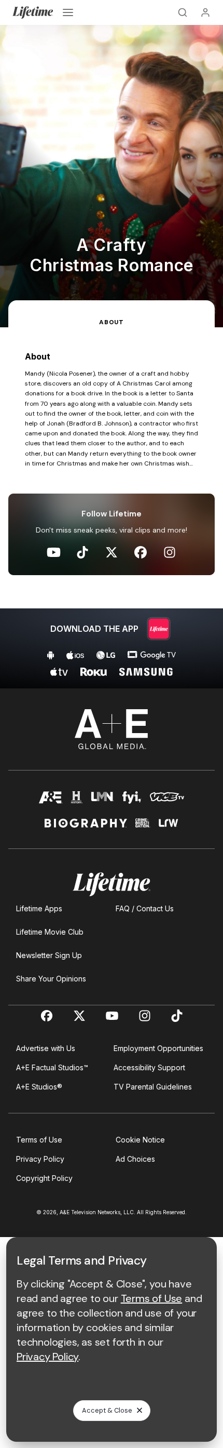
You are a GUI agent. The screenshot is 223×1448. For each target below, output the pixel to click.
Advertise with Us (45, 1048)
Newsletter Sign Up (49, 955)
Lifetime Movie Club (49, 931)
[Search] (182, 12)
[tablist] (111, 313)
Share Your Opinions (51, 978)
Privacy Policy (40, 1158)
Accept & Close (107, 1410)
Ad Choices (135, 1158)
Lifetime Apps (39, 908)
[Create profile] (205, 12)
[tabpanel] (111, 507)
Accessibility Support (149, 1067)
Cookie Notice (140, 1139)
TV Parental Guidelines (153, 1086)
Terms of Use (39, 1139)
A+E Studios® (39, 1086)
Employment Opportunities (158, 1048)
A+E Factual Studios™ (52, 1067)
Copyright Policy (44, 1178)
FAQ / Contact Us (145, 908)
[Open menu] (68, 12)
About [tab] (111, 322)
